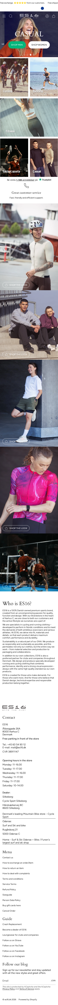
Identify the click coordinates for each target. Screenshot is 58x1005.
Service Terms (9, 884)
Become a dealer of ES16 (14, 929)
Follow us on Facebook (13, 951)
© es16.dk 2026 (9, 999)
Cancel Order (8, 911)
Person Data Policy (11, 900)
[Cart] (53, 16)
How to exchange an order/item (17, 863)
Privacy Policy (8, 989)
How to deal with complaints (16, 873)
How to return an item (13, 868)
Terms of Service (26, 989)
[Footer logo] (14, 708)
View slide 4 (33, 55)
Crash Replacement (12, 924)
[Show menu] (4, 16)
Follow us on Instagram (13, 956)
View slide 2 (27, 55)
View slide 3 (30, 55)
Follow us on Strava (11, 940)
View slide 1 (24, 55)
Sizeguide (7, 894)
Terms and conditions (12, 879)
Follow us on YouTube (12, 945)
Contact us (7, 857)
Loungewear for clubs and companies (20, 935)
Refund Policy (9, 889)
